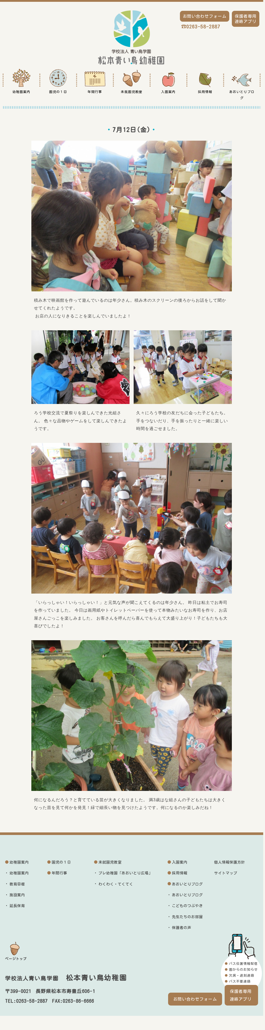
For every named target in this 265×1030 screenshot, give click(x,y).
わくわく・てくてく (115, 884)
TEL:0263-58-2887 (26, 1001)
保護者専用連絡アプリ (241, 995)
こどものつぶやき (187, 906)
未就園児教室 (110, 862)
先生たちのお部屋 (187, 917)
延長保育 (17, 906)
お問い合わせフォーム (195, 999)
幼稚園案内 (19, 862)
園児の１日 (61, 862)
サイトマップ (225, 873)
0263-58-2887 (203, 26)
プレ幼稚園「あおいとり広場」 (125, 873)
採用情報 (179, 873)
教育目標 (17, 884)
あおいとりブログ (187, 884)
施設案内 (17, 895)
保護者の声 (181, 928)
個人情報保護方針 (229, 862)
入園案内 (179, 862)
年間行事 (59, 873)
